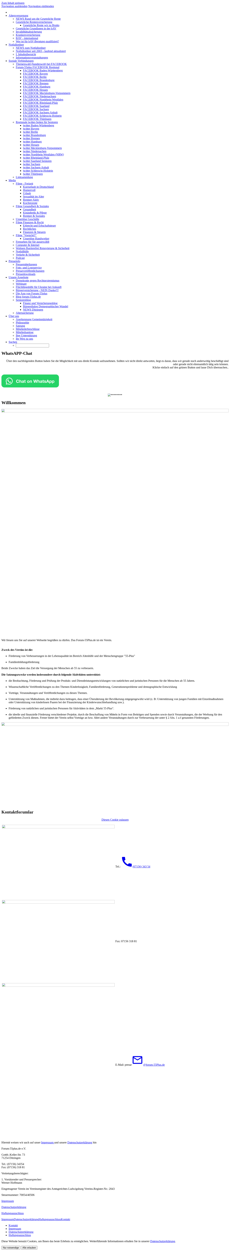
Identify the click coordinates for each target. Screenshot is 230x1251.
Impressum (47, 1142)
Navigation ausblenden (14, 6)
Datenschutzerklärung (79, 1142)
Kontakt (65, 1219)
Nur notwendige (11, 1247)
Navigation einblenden (41, 6)
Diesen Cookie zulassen (115, 819)
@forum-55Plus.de (154, 1064)
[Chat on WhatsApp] (30, 386)
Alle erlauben (29, 1247)
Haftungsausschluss (12, 1213)
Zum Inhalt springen (12, 2)
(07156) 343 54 (141, 866)
